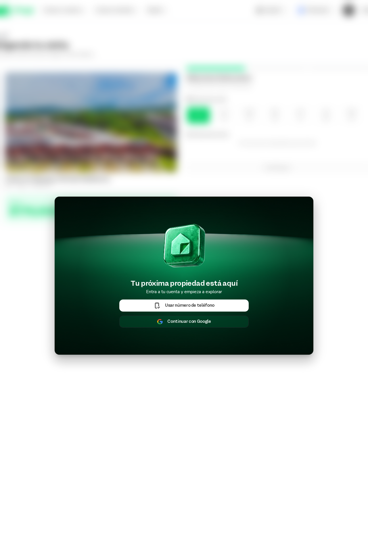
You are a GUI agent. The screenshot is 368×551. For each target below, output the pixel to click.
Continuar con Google (189, 322)
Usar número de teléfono (189, 306)
